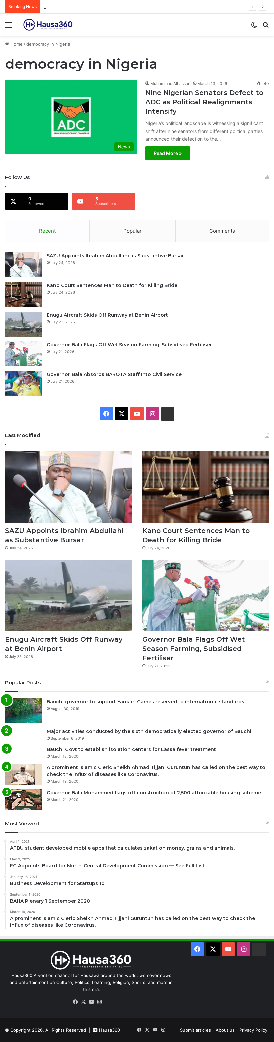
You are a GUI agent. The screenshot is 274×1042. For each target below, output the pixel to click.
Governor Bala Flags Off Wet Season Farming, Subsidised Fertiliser (129, 345)
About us (225, 1030)
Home (16, 44)
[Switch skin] (254, 27)
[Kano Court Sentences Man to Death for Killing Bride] (23, 294)
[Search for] (265, 27)
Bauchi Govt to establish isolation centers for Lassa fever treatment (131, 749)
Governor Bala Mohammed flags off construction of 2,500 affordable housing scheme (154, 793)
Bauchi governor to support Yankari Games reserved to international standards (145, 702)
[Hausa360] (49, 24)
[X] (83, 1002)
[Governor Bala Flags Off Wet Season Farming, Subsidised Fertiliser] (23, 353)
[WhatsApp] (107, 1002)
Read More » (168, 153)
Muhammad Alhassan (170, 83)
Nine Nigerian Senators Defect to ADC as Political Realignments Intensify (204, 102)
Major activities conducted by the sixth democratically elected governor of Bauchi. (149, 731)
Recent (47, 231)
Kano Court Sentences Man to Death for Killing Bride (112, 285)
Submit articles (195, 1030)
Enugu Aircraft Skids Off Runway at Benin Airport (94, 6)
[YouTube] (91, 1002)
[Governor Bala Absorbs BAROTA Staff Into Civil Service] (23, 383)
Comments (222, 231)
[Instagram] (99, 1002)
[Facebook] (75, 1002)
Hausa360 (109, 1030)
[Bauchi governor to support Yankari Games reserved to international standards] (23, 710)
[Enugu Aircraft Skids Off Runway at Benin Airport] (23, 324)
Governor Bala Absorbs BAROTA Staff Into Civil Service (114, 374)
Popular (132, 231)
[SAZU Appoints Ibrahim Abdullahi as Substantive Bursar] (23, 264)
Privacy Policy (253, 1030)
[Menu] (8, 27)
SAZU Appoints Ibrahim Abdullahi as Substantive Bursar (115, 256)
